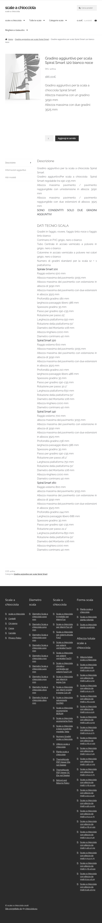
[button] (37, 57)
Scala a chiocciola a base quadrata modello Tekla (64, 729)
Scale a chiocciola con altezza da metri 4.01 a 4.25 (88, 793)
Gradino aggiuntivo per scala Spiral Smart (32, 39)
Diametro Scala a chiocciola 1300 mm (40, 659)
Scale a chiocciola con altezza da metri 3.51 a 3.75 (88, 772)
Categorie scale (56, 20)
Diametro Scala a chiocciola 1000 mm (40, 617)
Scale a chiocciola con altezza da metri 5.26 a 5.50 (88, 845)
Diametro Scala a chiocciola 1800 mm (40, 700)
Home (10, 39)
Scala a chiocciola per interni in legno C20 (64, 679)
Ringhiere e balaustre (15, 30)
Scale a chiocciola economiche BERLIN (64, 711)
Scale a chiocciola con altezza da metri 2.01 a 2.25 (88, 709)
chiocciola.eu (31, 909)
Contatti (12, 618)
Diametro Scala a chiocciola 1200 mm (40, 648)
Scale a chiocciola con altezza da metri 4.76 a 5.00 (88, 824)
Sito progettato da (13, 909)
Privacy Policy (14, 638)
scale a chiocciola (20, 7)
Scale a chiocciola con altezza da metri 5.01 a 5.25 (88, 835)
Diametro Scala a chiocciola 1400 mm (40, 669)
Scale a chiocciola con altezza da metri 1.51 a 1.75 (88, 688)
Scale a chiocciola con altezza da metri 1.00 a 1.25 (88, 667)
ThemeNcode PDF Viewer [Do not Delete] (63, 762)
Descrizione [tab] (10, 163)
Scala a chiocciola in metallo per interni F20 (64, 617)
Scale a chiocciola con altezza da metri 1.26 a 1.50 (88, 678)
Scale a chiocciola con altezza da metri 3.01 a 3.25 (88, 751)
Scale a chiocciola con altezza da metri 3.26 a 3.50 (88, 762)
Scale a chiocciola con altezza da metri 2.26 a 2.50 (88, 720)
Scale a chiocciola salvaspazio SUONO (64, 700)
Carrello (12, 633)
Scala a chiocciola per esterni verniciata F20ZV (64, 645)
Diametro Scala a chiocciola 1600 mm (40, 690)
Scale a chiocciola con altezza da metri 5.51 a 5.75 (88, 856)
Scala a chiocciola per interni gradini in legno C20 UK (64, 690)
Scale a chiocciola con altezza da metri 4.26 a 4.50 (88, 803)
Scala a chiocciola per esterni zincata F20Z (64, 635)
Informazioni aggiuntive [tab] (15, 170)
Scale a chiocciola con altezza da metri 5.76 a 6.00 (88, 866)
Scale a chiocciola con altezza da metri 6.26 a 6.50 (88, 887)
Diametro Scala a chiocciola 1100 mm (40, 638)
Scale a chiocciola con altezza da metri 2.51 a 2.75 (88, 730)
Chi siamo (12, 623)
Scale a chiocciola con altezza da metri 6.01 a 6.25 (88, 876)
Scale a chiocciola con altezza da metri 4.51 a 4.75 (88, 814)
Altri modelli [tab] (10, 177)
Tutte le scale (35, 20)
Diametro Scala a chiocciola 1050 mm (40, 627)
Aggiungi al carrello (67, 138)
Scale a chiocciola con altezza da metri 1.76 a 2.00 (88, 699)
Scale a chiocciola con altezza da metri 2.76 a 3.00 (88, 741)
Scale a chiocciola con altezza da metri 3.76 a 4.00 (88, 782)
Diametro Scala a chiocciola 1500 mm (40, 679)
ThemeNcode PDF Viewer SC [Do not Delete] (63, 773)
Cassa (11, 628)
